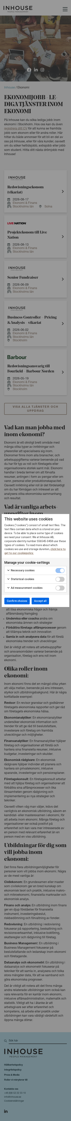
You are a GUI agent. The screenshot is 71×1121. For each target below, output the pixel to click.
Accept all (40, 600)
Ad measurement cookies (26, 587)
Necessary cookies (22, 570)
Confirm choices (17, 600)
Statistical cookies (22, 579)
